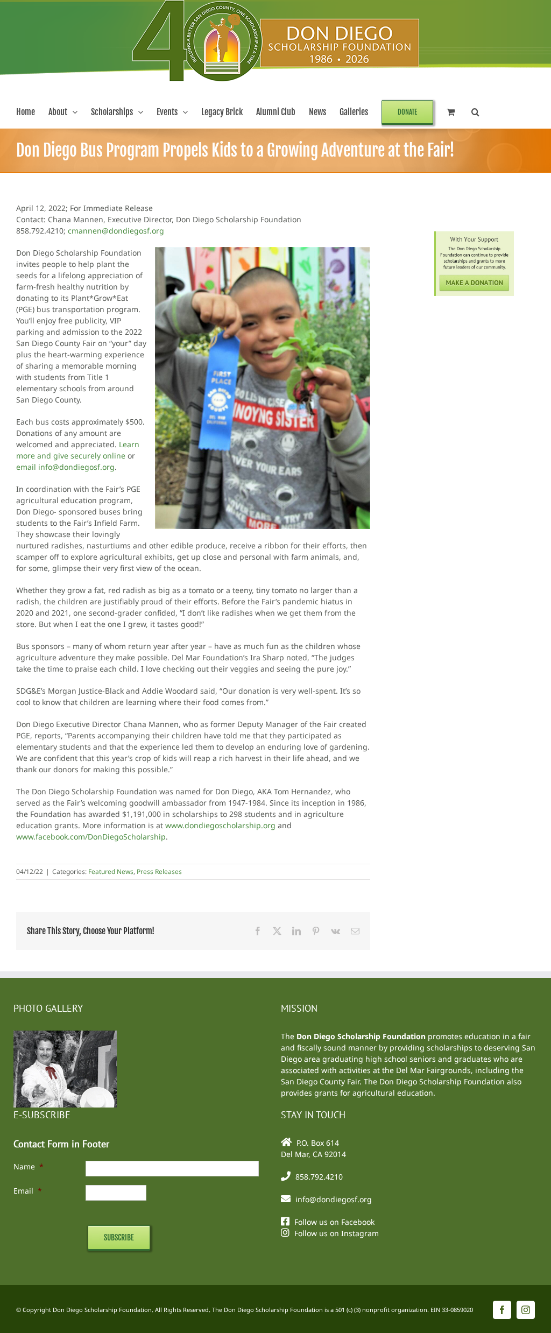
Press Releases (159, 871)
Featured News (110, 871)
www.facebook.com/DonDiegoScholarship (91, 836)
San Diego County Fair (320, 1081)
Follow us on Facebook (334, 1222)
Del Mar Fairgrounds (433, 1070)
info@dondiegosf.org (333, 1199)
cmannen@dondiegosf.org (116, 230)
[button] (475, 112)
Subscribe (119, 1237)
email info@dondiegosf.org (65, 467)
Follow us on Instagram (336, 1233)
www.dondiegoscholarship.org (220, 825)
